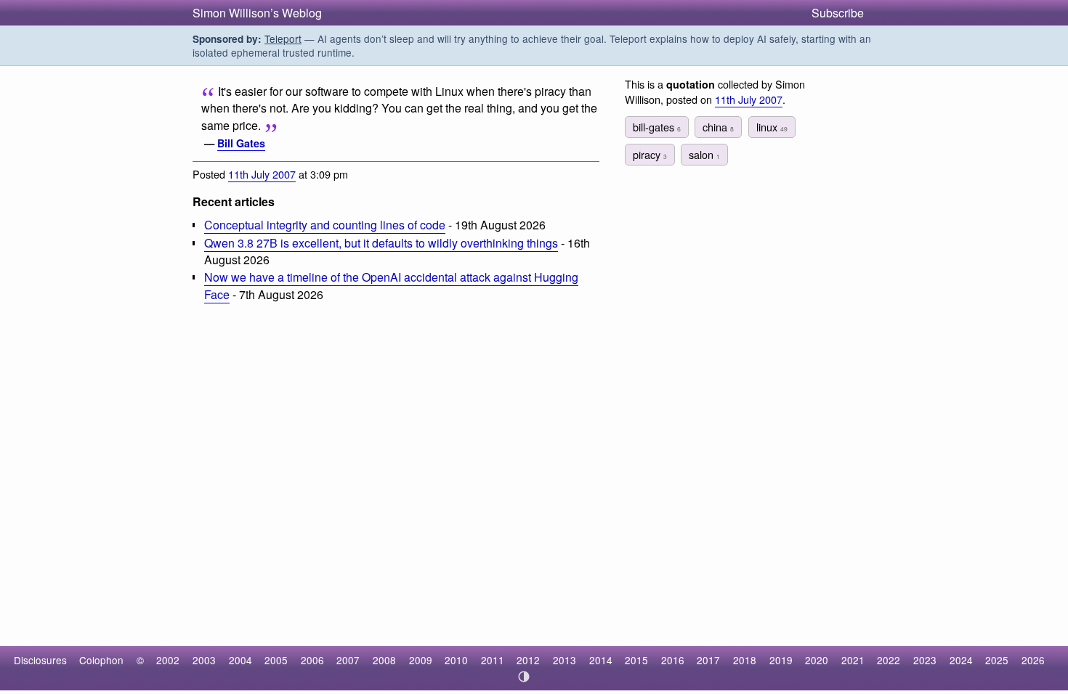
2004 (240, 660)
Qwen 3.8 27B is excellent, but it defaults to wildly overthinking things (381, 242)
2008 (384, 660)
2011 (492, 660)
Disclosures (40, 660)
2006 (312, 660)
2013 (564, 660)
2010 (456, 660)
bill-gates (657, 126)
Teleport (283, 38)
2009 (420, 660)
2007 (348, 660)
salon (704, 154)
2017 (708, 660)
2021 (853, 660)
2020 (816, 660)
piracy (650, 154)
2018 (744, 660)
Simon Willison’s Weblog (257, 12)
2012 (528, 660)
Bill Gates (241, 143)
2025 (996, 660)
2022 (888, 660)
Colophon (101, 660)
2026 (1033, 660)
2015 (636, 660)
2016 (672, 660)
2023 (924, 660)
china (718, 126)
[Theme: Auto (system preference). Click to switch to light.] (524, 676)
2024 (961, 660)
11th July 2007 (262, 173)
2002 (167, 660)
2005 (276, 660)
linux (772, 126)
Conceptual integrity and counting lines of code (324, 224)
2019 (781, 660)
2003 (204, 660)
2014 (600, 660)
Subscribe (838, 12)
